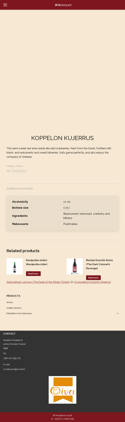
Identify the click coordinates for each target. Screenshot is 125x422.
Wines (19, 166)
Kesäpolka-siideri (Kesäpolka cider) (36, 262)
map (5, 348)
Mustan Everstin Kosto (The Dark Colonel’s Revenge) (99, 264)
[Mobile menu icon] (5, 5)
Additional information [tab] (20, 188)
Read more (33, 273)
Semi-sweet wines (19, 171)
